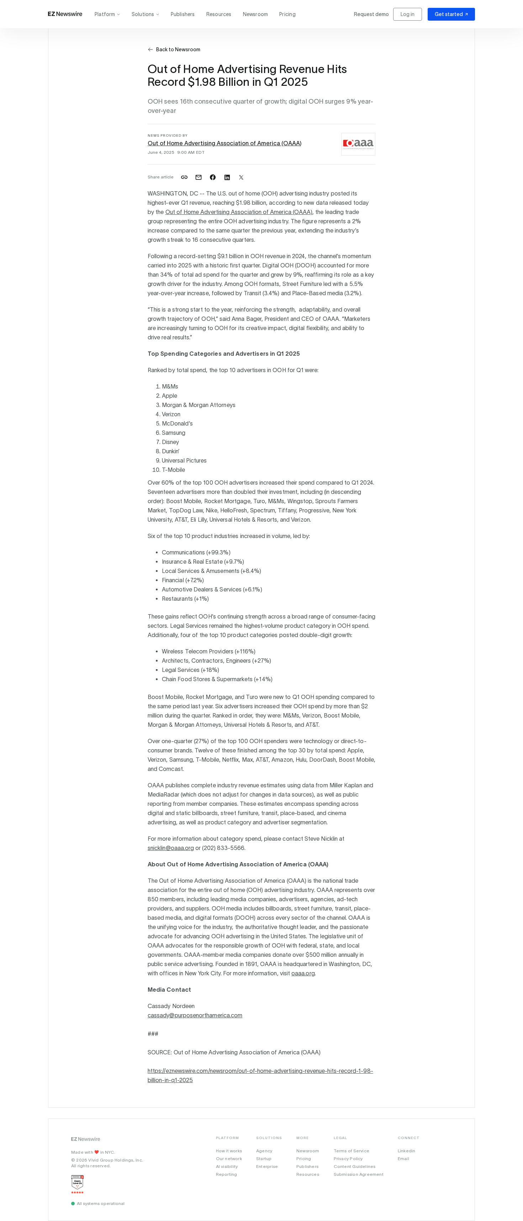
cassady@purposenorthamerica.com (195, 1015)
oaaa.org (303, 973)
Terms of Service (351, 1150)
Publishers (183, 14)
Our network (229, 1158)
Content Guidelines (355, 1166)
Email (403, 1158)
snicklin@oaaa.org (171, 848)
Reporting (226, 1174)
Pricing (287, 14)
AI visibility (227, 1166)
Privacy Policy (348, 1158)
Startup (263, 1158)
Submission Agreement (359, 1174)
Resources (219, 14)
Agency (264, 1150)
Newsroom (255, 14)
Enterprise (267, 1166)
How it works (229, 1150)
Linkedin (407, 1150)
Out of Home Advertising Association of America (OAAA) (224, 143)
